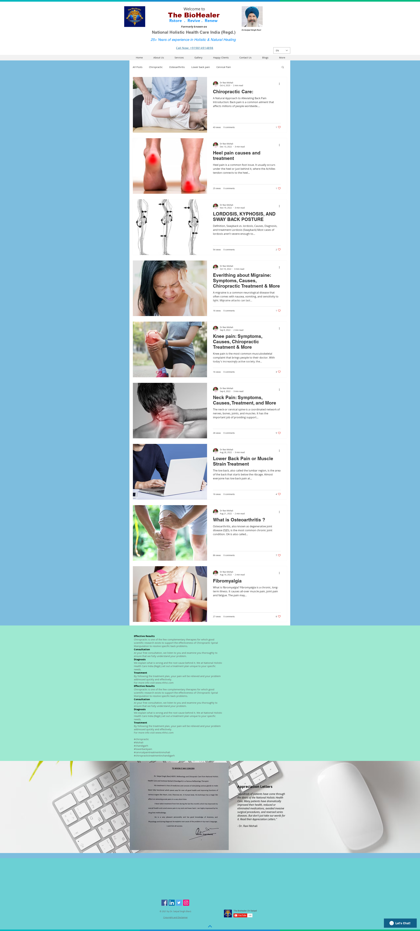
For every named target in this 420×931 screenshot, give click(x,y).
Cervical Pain (223, 67)
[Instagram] (186, 903)
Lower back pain (200, 67)
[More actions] (280, 84)
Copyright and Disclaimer (175, 917)
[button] (282, 57)
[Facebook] (164, 903)
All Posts (137, 67)
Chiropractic (156, 67)
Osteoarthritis (177, 67)
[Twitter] (179, 903)
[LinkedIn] (172, 903)
